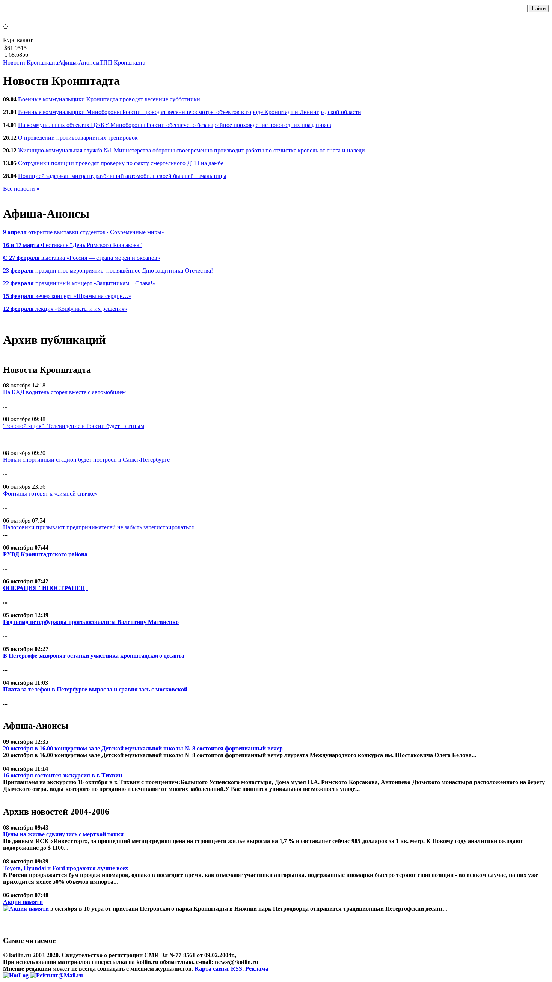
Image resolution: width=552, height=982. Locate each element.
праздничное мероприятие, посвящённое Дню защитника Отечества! (108, 270)
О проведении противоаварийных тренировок (78, 137)
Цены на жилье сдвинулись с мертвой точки (63, 834)
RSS (236, 968)
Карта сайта (211, 968)
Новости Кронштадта (30, 62)
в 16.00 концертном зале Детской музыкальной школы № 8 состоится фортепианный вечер (143, 748)
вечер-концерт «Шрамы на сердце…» (67, 296)
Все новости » (21, 188)
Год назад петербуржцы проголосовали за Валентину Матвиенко (91, 622)
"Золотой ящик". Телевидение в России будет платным (73, 426)
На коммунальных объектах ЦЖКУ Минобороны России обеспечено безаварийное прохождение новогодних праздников (174, 125)
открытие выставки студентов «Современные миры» (83, 232)
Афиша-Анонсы (79, 62)
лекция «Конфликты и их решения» (65, 309)
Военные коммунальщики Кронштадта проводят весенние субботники (109, 99)
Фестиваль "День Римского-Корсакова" (72, 245)
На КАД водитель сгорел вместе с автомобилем (64, 392)
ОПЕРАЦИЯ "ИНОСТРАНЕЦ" (45, 588)
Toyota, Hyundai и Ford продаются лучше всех (65, 868)
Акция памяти (23, 902)
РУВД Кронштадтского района (45, 554)
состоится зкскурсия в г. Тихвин (62, 775)
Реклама (256, 968)
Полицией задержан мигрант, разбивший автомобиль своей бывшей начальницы (122, 176)
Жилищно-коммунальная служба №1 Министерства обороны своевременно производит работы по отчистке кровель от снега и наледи (191, 150)
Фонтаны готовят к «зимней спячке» (50, 493)
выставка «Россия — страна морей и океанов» (81, 258)
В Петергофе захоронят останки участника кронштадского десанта (93, 655)
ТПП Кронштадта (122, 62)
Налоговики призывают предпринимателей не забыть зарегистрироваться (98, 527)
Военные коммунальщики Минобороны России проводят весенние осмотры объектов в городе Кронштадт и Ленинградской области (189, 112)
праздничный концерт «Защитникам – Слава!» (79, 283)
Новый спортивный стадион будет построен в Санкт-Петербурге (86, 459)
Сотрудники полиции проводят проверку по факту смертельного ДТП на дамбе (120, 163)
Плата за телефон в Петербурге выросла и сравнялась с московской (95, 689)
